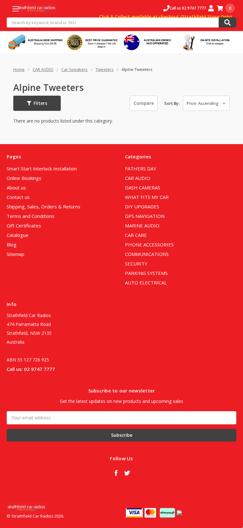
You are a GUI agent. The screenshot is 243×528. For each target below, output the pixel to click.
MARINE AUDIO (142, 225)
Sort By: (171, 103)
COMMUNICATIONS (147, 254)
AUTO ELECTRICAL (146, 282)
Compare (144, 103)
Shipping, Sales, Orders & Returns (43, 206)
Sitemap (15, 254)
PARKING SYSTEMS (146, 273)
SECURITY (136, 263)
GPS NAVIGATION (145, 216)
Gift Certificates (24, 225)
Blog (11, 244)
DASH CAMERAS (142, 187)
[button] (37, 103)
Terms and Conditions (30, 216)
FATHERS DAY (140, 168)
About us (16, 187)
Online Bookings (24, 178)
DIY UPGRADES (142, 206)
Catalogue (17, 235)
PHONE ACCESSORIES (149, 244)
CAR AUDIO (137, 178)
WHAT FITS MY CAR (147, 197)
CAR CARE (136, 235)
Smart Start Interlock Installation (42, 168)
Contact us (18, 197)
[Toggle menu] (15, 8)
